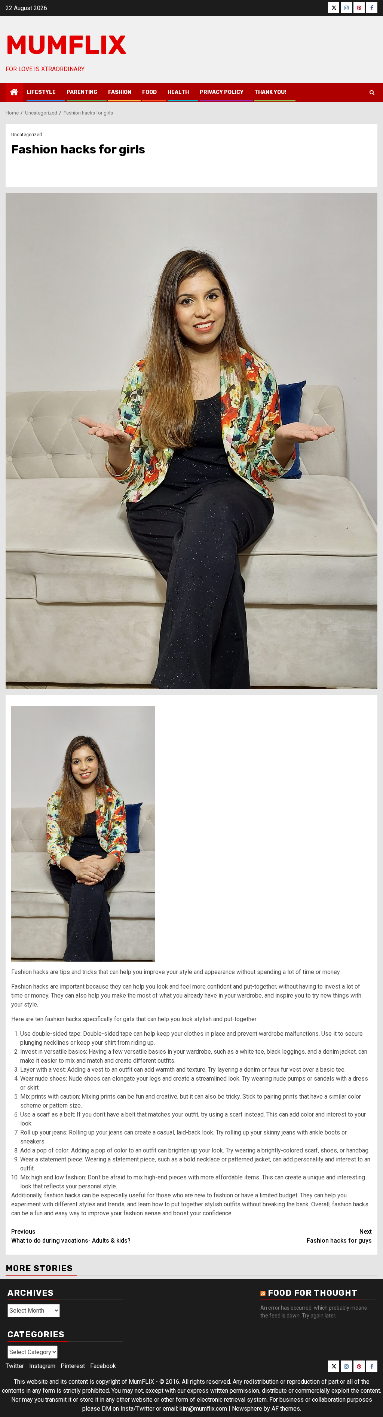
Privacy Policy (221, 92)
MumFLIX (66, 45)
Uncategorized (26, 134)
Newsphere (247, 1408)
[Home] (14, 93)
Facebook (103, 1365)
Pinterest (73, 1365)
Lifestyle (41, 92)
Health (178, 92)
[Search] (372, 92)
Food (149, 92)
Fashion (119, 92)
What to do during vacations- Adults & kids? (71, 1236)
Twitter (15, 1365)
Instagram (42, 1365)
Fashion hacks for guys (339, 1236)
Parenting (82, 92)
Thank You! (270, 92)
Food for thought (313, 1293)
